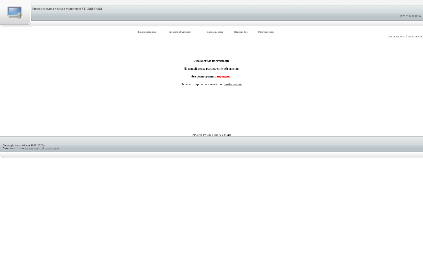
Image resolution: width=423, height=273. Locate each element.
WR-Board (213, 134)
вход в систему (397, 35)
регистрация (415, 35)
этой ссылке (233, 84)
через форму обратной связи (42, 148)
